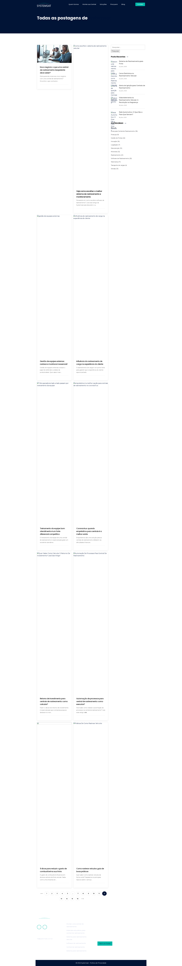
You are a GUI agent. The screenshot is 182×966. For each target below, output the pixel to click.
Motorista (114, 152)
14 (67, 899)
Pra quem (114, 4)
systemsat (99, 18)
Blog (123, 4)
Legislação (114, 145)
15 (72, 899)
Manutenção (115, 148)
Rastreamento (116, 155)
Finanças (114, 134)
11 (99, 893)
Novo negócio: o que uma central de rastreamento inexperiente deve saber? (54, 70)
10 (94, 893)
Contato (140, 4)
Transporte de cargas (118, 165)
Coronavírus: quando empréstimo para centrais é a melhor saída (89, 531)
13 (61, 899)
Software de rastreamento (76, 943)
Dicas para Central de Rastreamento (123, 131)
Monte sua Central (89, 4)
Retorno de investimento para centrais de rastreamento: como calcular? (54, 701)
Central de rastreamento (75, 947)
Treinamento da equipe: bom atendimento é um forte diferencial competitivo (52, 531)
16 (77, 899)
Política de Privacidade (98, 963)
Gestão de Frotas (116, 138)
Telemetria (114, 162)
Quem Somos (74, 4)
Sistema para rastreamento (76, 951)
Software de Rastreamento (120, 158)
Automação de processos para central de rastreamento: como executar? (90, 701)
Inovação (114, 141)
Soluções (103, 4)
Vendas (113, 169)
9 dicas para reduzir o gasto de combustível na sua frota (53, 870)
